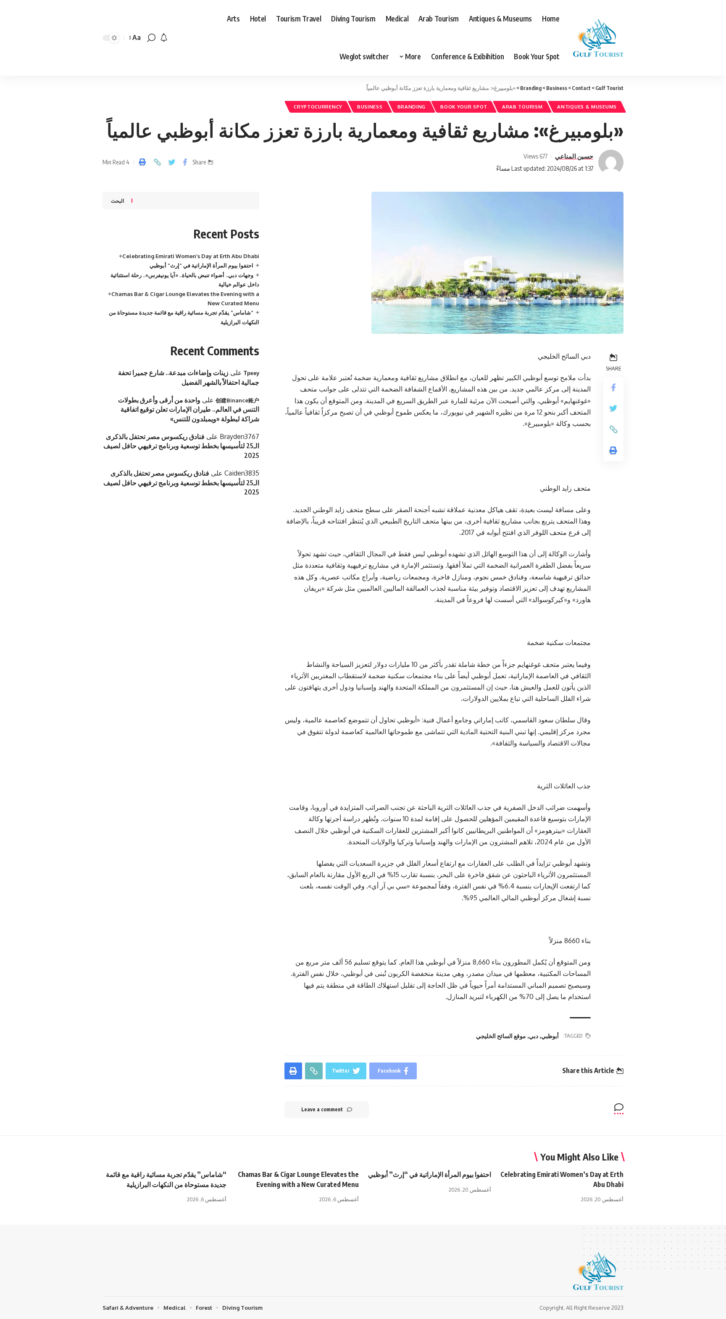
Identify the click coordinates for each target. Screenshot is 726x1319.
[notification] (164, 37)
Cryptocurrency (318, 106)
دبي (533, 1035)
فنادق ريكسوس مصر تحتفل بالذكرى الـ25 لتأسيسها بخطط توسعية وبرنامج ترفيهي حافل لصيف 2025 (181, 446)
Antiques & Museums (587, 106)
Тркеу (251, 373)
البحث (117, 201)
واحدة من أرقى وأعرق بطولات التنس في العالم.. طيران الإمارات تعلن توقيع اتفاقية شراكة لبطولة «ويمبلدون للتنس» (188, 409)
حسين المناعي (574, 156)
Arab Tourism (522, 106)
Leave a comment (322, 1109)
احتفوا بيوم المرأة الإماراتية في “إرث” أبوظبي (201, 265)
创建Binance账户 (237, 400)
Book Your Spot (463, 106)
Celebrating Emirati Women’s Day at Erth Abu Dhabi (190, 256)
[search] (151, 38)
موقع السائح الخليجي (501, 1035)
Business (370, 106)
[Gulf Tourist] (598, 38)
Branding (411, 106)
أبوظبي (550, 1035)
